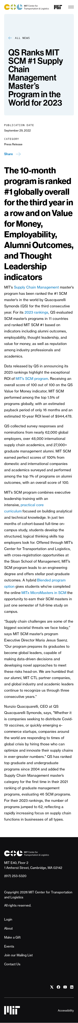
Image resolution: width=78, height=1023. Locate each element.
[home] (26, 7)
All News (22, 38)
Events (9, 946)
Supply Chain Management (36, 287)
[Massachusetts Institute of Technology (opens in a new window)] (58, 7)
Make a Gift (12, 937)
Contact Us (12, 964)
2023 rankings (36, 312)
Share (8, 154)
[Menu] (71, 7)
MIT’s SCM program (32, 378)
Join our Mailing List (18, 955)
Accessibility (66, 1010)
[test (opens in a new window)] (52, 987)
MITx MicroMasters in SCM (43, 592)
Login (8, 919)
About (8, 928)
